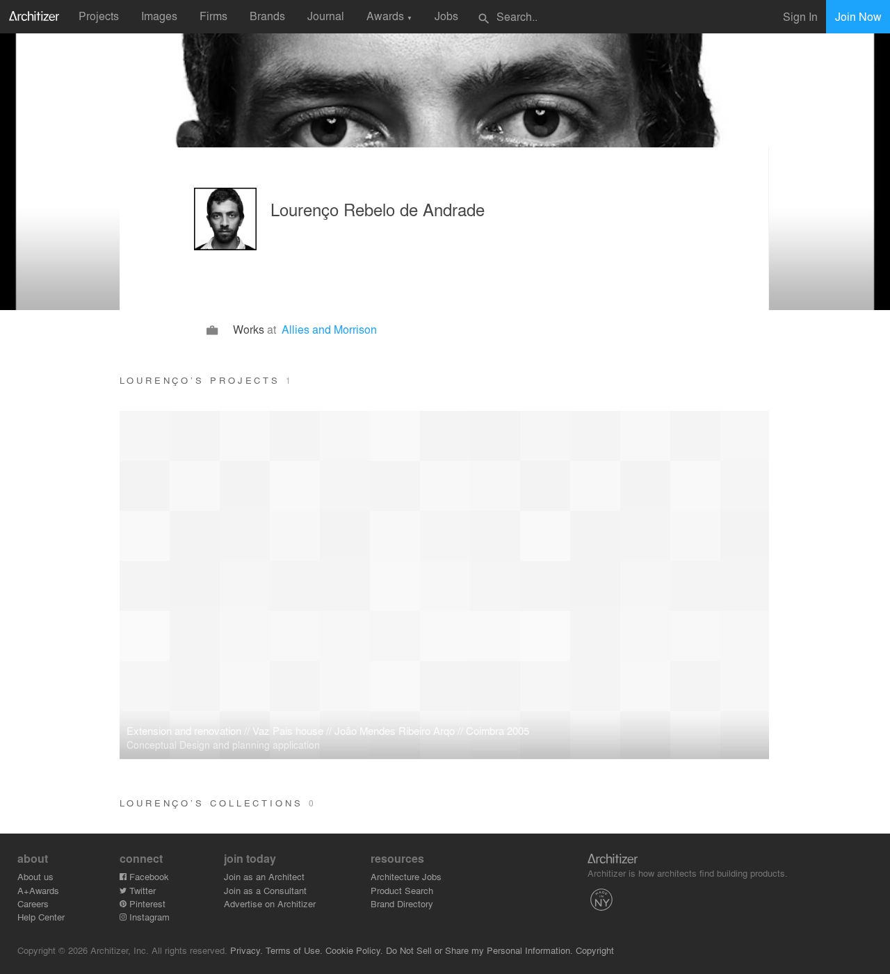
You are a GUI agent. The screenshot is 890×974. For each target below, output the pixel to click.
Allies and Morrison (329, 329)
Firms (213, 16)
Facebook (148, 876)
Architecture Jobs (406, 876)
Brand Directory (402, 903)
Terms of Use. (294, 950)
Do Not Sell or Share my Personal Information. (479, 950)
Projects (99, 16)
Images (159, 16)
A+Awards (38, 890)
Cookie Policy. (354, 950)
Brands (267, 16)
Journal (325, 16)
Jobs (446, 16)
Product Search (402, 890)
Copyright (595, 950)
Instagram (148, 916)
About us (35, 876)
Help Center (41, 916)
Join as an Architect (264, 876)
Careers (33, 903)
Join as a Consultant (265, 890)
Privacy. (246, 950)
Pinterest (146, 903)
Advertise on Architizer (270, 903)
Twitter (141, 890)
